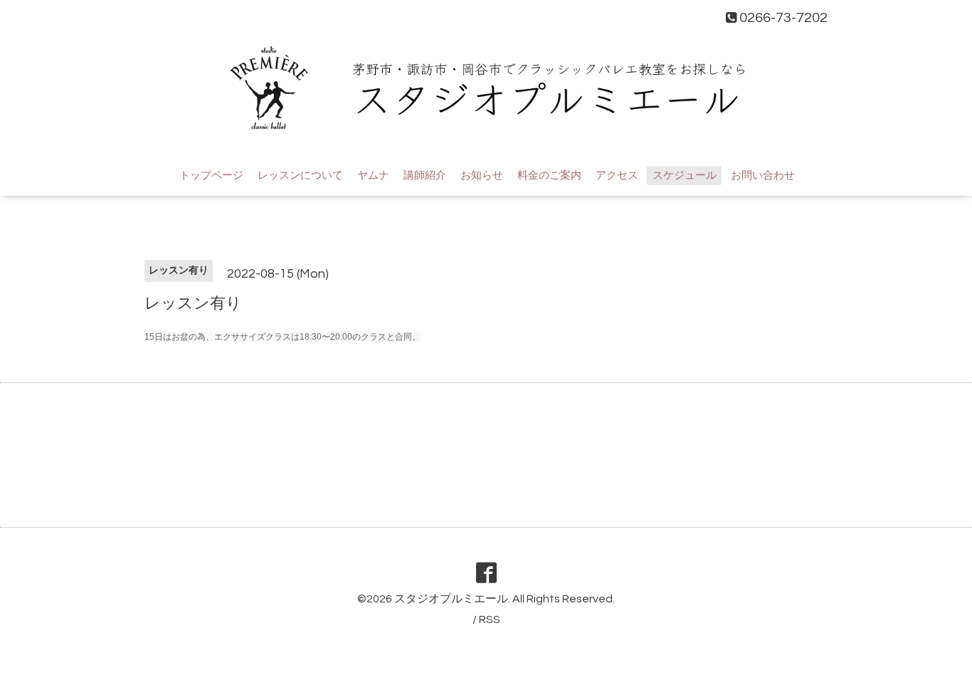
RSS (489, 619)
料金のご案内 (549, 175)
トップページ (211, 175)
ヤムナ (373, 175)
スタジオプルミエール (451, 599)
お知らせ (481, 175)
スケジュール (685, 175)
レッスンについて (300, 175)
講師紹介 (424, 175)
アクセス (617, 175)
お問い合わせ (763, 175)
